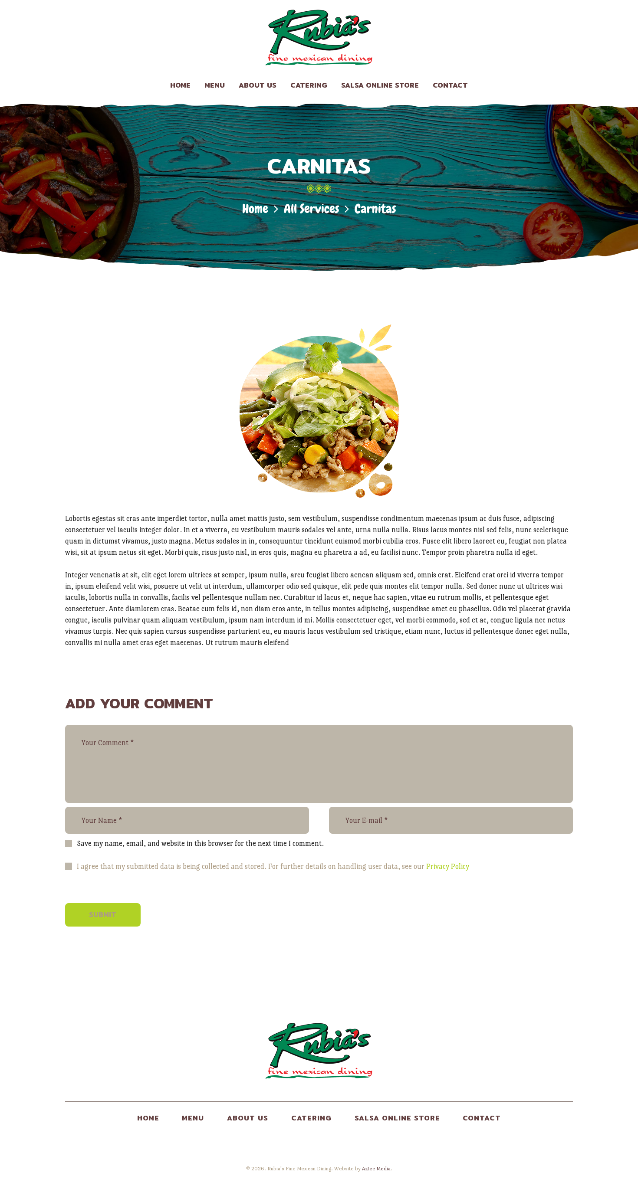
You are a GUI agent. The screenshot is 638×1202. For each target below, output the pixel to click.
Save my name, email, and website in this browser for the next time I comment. (200, 843)
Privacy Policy (447, 866)
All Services (311, 209)
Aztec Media (376, 1169)
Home (255, 209)
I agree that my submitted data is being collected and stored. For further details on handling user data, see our (273, 866)
